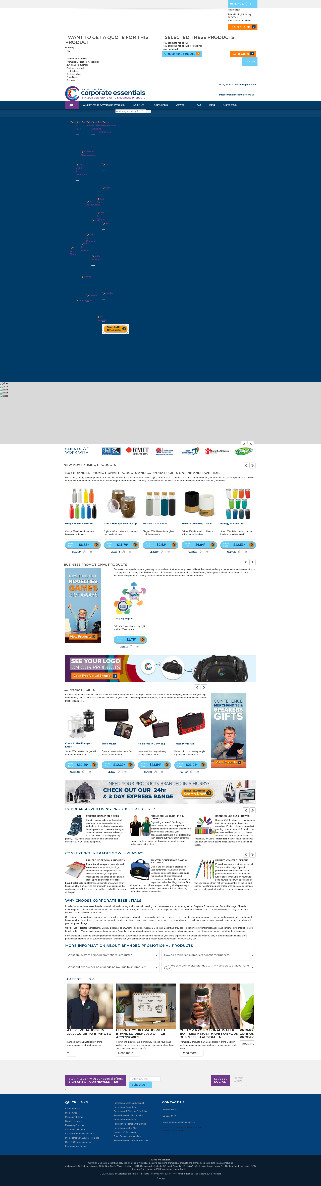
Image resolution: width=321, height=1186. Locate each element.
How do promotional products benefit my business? (197, 955)
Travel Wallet (109, 743)
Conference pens (211, 886)
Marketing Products (74, 1116)
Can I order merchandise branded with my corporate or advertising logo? (206, 967)
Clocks (89, 137)
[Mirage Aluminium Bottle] (83, 503)
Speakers (106, 140)
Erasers (90, 140)
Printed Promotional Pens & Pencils (131, 1131)
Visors (79, 149)
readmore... (78, 701)
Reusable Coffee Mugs (125, 1123)
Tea (82, 146)
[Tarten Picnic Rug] (191, 723)
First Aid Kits (88, 258)
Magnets (95, 283)
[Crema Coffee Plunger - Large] (81, 723)
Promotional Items (74, 1108)
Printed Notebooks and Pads (105, 860)
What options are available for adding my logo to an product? (107, 967)
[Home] (72, 105)
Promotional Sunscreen (125, 1110)
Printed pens (222, 864)
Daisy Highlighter (123, 618)
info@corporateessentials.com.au (179, 1113)
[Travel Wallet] (118, 723)
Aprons (84, 285)
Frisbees (95, 271)
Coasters (74, 287)
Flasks (79, 229)
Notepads (80, 339)
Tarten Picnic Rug (184, 743)
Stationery (91, 183)
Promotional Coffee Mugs (126, 1118)
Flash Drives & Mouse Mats (127, 1127)
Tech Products (102, 318)
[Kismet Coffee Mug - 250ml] (199, 503)
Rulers (89, 180)
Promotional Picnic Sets (102, 816)
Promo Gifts (71, 1103)
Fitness (95, 171)
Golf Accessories (93, 203)
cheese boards (112, 829)
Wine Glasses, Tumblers (74, 346)
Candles (95, 149)
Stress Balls (100, 200)
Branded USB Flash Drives (232, 816)
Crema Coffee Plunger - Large (78, 745)
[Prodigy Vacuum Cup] (238, 503)
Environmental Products (76, 1137)
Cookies (85, 133)
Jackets (85, 297)
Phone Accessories (109, 124)
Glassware (81, 232)
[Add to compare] (85, 551)
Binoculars (96, 146)
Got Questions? (237, 84)
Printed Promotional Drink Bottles (130, 1114)
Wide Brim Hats (78, 155)
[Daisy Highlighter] (130, 598)
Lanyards (85, 203)
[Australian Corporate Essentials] (120, 93)
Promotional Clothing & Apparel (167, 817)
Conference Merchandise (88, 153)
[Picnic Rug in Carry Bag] (154, 723)
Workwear (85, 316)
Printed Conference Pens (231, 860)
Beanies (79, 137)
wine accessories (114, 826)
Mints (83, 143)
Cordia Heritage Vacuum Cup (120, 523)
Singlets (85, 306)
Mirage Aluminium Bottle (79, 523)
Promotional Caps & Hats (126, 1098)
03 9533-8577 (169, 1106)
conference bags (180, 873)
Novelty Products (96, 258)
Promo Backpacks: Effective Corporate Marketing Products (94, 1033)
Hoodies (85, 294)
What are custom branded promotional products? (100, 955)
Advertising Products (75, 1120)
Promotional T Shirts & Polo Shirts (130, 1102)
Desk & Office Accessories (78, 1133)
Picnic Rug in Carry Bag (151, 743)
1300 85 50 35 (170, 1100)
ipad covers (162, 888)
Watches (85, 271)
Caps (78, 140)
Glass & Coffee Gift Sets (73, 296)
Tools (105, 164)
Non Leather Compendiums (82, 327)
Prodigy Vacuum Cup (232, 523)
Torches (106, 182)
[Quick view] (91, 551)
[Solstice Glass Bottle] (160, 503)
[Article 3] (204, 825)
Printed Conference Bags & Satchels (169, 861)
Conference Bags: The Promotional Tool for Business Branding (216, 1033)
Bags (73, 122)
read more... (221, 480)
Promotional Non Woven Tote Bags (82, 1128)
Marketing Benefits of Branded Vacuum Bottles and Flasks (159, 1033)
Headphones (103, 353)
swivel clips (221, 841)
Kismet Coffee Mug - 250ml (197, 523)
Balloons (95, 268)
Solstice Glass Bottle (155, 523)
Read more (76, 1043)
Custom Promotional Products (79, 1124)
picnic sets (100, 820)
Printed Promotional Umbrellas (128, 1106)
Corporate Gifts (72, 1099)
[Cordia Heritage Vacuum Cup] (121, 503)
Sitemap (160, 1169)
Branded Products (74, 1112)
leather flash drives (225, 838)
